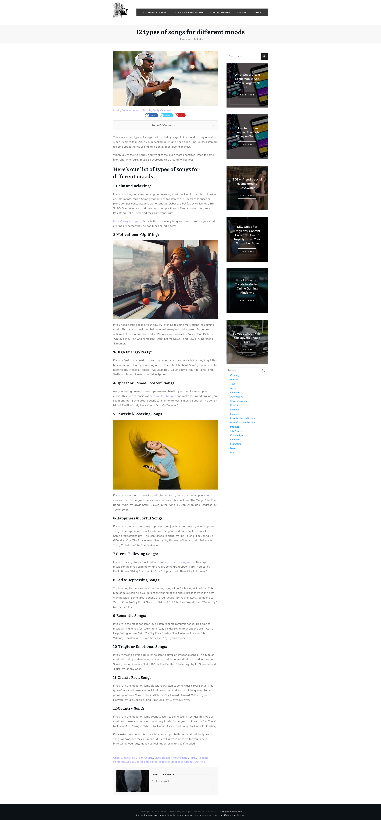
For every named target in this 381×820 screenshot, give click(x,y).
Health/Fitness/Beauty (242, 418)
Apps (233, 388)
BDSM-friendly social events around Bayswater (247, 184)
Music (116, 110)
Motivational (180, 757)
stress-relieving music (180, 562)
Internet (234, 426)
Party (192, 757)
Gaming (234, 375)
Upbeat (188, 761)
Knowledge (236, 435)
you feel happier (166, 396)
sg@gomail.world (232, 811)
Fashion (234, 409)
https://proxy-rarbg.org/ (127, 221)
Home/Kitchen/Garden (242, 422)
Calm (116, 757)
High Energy (145, 757)
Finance (234, 413)
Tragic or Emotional (171, 761)
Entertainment (131, 110)
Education (235, 405)
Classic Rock (128, 757)
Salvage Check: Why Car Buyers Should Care (247, 338)
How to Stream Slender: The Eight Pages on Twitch (247, 132)
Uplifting (200, 761)
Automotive (236, 396)
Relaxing (203, 757)
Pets (232, 452)
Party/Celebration (164, 110)
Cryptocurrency (238, 400)
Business (235, 379)
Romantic (119, 761)
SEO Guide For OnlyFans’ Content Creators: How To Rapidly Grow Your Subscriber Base (247, 235)
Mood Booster (163, 757)
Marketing (236, 443)
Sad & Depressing (137, 761)
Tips (232, 383)
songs (153, 761)
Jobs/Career (236, 431)
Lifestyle (146, 110)
